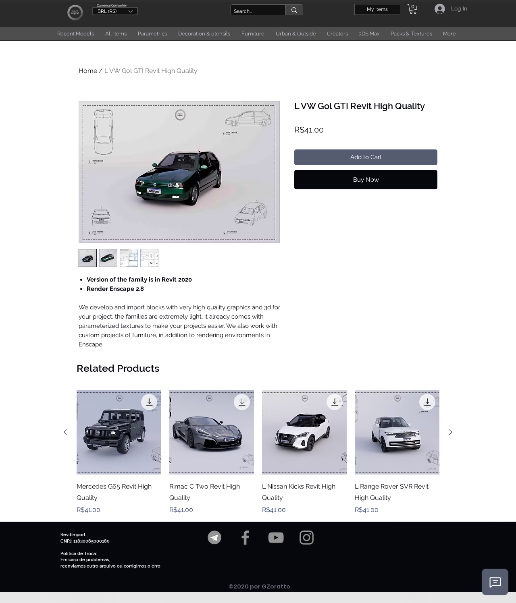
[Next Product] (451, 432)
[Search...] (294, 10)
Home (88, 71)
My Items (377, 9)
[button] (115, 11)
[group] (258, 452)
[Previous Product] (65, 432)
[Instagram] (306, 537)
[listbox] (115, 11)
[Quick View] (119, 432)
